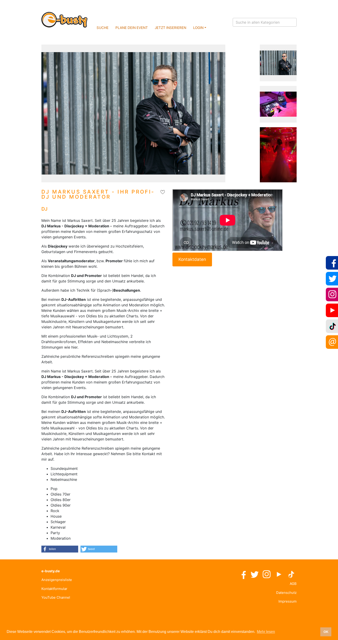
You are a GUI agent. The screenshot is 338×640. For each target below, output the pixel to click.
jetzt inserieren (170, 27)
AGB (293, 583)
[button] (59, 549)
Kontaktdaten (192, 259)
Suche (103, 27)
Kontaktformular (54, 588)
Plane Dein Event (131, 27)
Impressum (287, 601)
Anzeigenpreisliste (56, 580)
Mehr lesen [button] (266, 632)
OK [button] (326, 632)
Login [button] (198, 27)
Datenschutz (286, 592)
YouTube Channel (55, 597)
